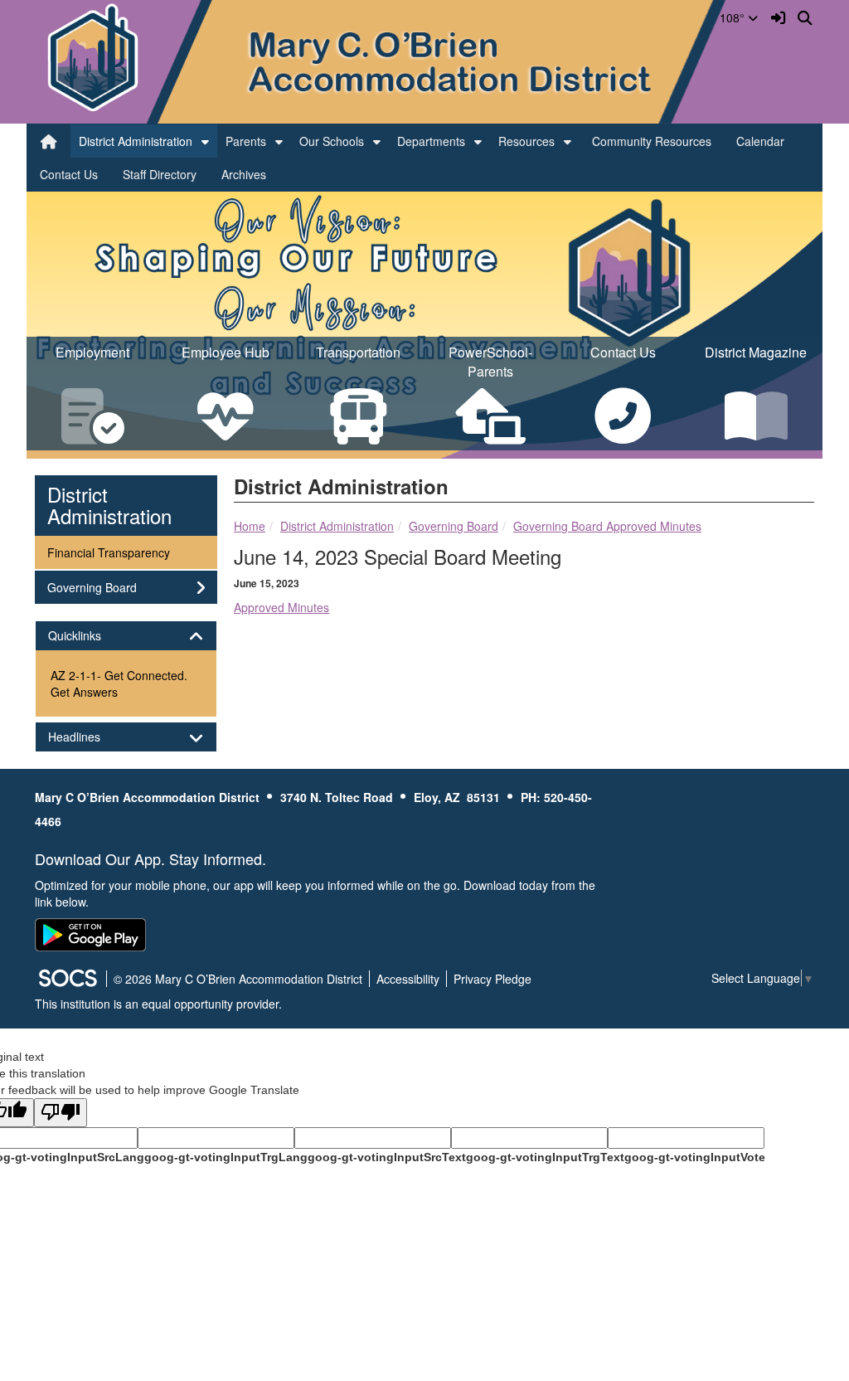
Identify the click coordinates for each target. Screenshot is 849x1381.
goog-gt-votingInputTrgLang (226, 1157)
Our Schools (331, 141)
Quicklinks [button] (89, 636)
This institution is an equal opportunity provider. (158, 1003)
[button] (205, 141)
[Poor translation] (60, 1112)
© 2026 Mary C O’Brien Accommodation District (238, 978)
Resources (526, 141)
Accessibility (407, 978)
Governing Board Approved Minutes (607, 526)
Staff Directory (159, 174)
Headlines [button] (88, 737)
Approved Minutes (281, 607)
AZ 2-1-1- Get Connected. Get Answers (119, 683)
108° (734, 17)
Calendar (760, 141)
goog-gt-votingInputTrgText (545, 1157)
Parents (246, 141)
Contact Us (69, 174)
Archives (243, 174)
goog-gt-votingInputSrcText (387, 1157)
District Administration (135, 141)
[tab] (126, 635)
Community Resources (651, 141)
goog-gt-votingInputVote (694, 1157)
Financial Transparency (108, 552)
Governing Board (453, 526)
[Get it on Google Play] (90, 934)
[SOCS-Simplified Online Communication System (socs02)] (67, 978)
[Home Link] (48, 141)
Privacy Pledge (492, 978)
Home (249, 526)
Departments (431, 141)
